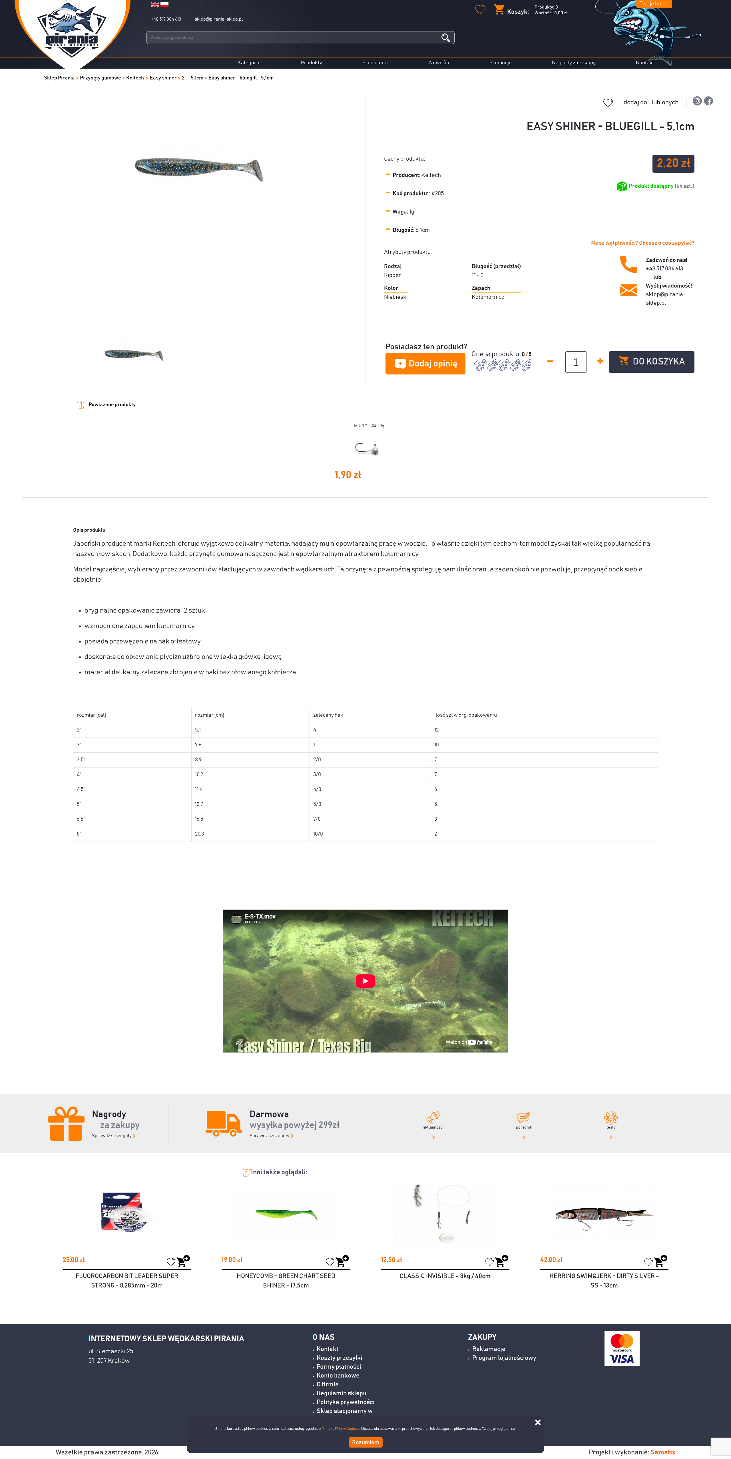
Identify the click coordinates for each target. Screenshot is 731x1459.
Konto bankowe (338, 1376)
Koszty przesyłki (339, 1358)
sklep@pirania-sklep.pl (219, 19)
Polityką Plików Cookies (341, 1429)
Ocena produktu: (496, 354)
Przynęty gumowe (100, 78)
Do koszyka (658, 361)
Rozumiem (365, 1442)
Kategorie (249, 62)
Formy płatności (339, 1367)
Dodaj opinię (433, 363)
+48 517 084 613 (166, 19)
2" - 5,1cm (192, 78)
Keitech (135, 78)
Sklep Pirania (59, 78)
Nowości (439, 62)
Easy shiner (163, 78)
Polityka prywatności (346, 1402)
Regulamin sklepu (341, 1393)
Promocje (500, 62)
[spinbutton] (576, 362)
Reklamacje (488, 1349)
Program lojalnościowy (504, 1358)
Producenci (375, 62)
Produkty (311, 62)
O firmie (328, 1385)
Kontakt (645, 62)
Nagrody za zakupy (574, 62)
